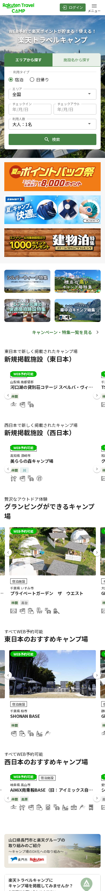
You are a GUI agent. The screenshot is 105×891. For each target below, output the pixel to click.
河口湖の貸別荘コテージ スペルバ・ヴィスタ (53, 387)
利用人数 (18, 118)
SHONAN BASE (25, 716)
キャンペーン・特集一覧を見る (62, 332)
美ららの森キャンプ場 (31, 461)
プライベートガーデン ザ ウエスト (46, 593)
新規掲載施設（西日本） (39, 432)
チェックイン (22, 103)
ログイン (76, 7)
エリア (17, 88)
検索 (56, 139)
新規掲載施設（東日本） (39, 358)
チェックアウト (68, 103)
